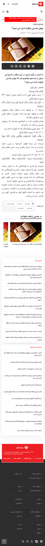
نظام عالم (21, 208)
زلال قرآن (27, 204)
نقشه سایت (17, 458)
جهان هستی (10, 204)
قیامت (19, 204)
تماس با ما (38, 458)
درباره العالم (27, 458)
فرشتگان (29, 208)
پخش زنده (7, 458)
